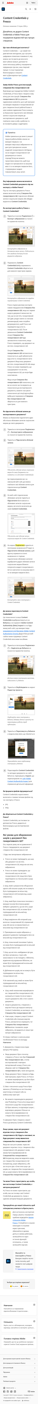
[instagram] (8, 1392)
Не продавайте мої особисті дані (11, 1400)
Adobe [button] (5, 1377)
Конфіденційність (28, 1395)
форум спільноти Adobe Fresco (23, 1220)
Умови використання (9, 1398)
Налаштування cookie (22, 1398)
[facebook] (4, 1392)
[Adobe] (10, 3)
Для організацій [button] (8, 1368)
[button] (27, 2)
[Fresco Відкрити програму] (35, 9)
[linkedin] (15, 1392)
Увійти (33, 3)
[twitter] (11, 1392)
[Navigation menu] (3, 3)
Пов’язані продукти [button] (9, 1381)
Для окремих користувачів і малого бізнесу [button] (16, 1359)
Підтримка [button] (6, 1372)
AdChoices (26, 1400)
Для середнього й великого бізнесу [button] (14, 1363)
